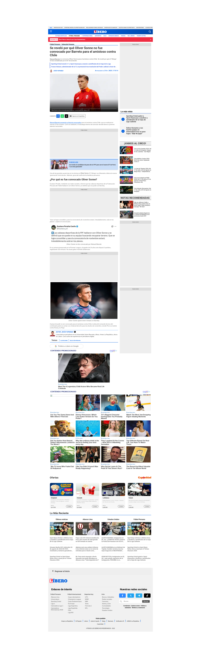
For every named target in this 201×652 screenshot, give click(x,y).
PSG (69, 610)
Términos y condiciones (138, 607)
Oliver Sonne (64, 340)
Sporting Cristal (56, 601)
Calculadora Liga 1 (57, 606)
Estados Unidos (107, 610)
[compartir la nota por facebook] (58, 116)
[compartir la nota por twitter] (66, 116)
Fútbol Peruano (74, 36)
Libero (86, 621)
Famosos (105, 601)
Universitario (140, 27)
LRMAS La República (133, 621)
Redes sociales (107, 599)
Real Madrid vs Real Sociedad (94, 27)
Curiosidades (106, 606)
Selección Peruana (68, 44)
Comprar (69, 506)
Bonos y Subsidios (108, 597)
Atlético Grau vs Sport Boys (127, 27)
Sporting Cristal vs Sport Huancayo (74, 27)
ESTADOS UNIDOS (114, 36)
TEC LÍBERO (131, 36)
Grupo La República (67, 621)
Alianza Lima (149, 27)
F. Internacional (87, 36)
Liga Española (72, 608)
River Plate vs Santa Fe (110, 27)
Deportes (98, 36)
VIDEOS (123, 36)
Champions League (74, 599)
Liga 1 (53, 603)
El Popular (79, 621)
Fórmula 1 (88, 606)
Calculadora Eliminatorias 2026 (57, 609)
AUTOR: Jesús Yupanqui (64, 332)
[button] (150, 31)
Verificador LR (120, 621)
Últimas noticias (61, 36)
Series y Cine (106, 603)
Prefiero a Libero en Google (68, 346)
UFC (86, 597)
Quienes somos (135, 606)
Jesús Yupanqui (58, 71)
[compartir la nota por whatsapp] (62, 116)
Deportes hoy (88, 594)
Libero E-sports (95, 621)
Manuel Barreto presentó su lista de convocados (65, 122)
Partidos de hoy (58, 27)
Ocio (104, 36)
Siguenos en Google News (78, 116)
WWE (87, 599)
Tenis (86, 603)
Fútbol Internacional (74, 594)
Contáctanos (126, 606)
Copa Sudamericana (75, 601)
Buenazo (110, 621)
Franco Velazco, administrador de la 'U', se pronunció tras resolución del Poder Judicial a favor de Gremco (86, 67)
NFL (86, 608)
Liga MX (70, 612)
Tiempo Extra (141, 36)
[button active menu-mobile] (51, 31)
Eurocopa (71, 603)
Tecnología (105, 608)
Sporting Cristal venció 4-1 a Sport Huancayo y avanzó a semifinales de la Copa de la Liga (81, 64)
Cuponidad (100, 624)
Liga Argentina (73, 606)
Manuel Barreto (55, 59)
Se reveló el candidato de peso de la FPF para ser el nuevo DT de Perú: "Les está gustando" (92, 165)
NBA (86, 601)
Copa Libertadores (74, 597)
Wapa (103, 621)
